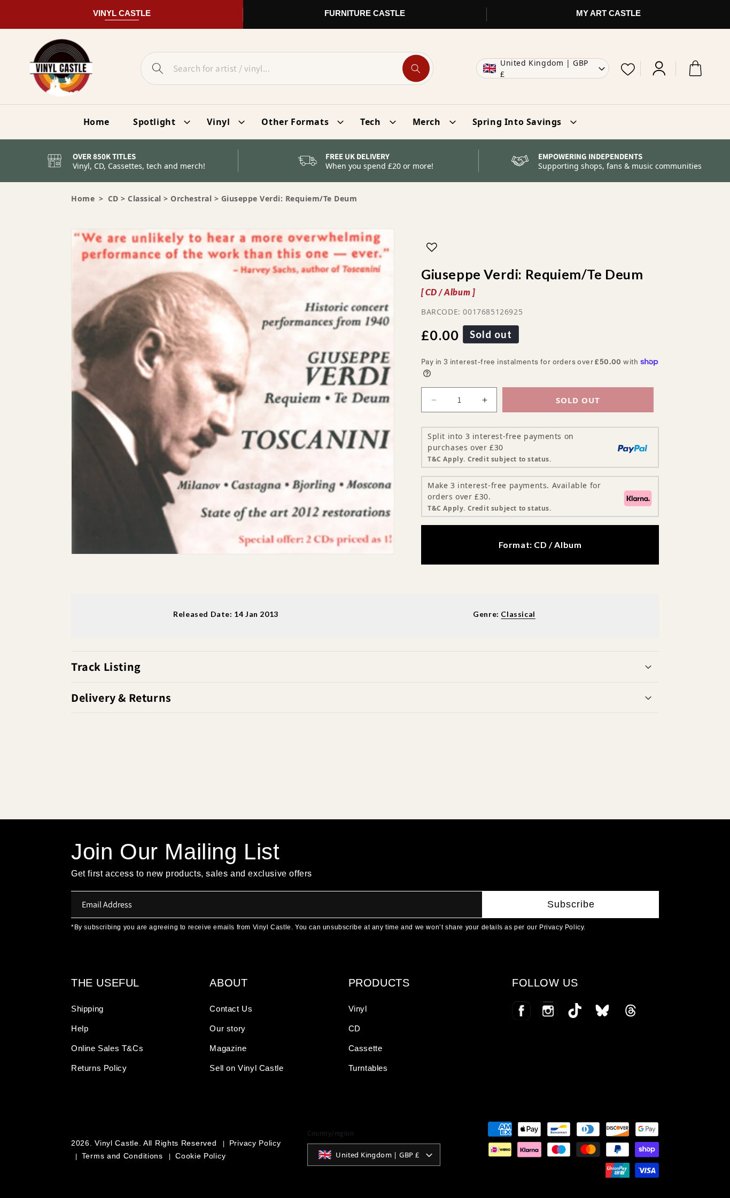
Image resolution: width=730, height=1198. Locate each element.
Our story (227, 1028)
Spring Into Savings (517, 122)
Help (79, 1028)
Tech (370, 122)
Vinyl (218, 122)
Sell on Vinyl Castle (246, 1067)
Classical (144, 198)
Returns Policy (99, 1067)
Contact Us (230, 1008)
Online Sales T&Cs (107, 1048)
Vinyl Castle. (118, 1143)
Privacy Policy (255, 1143)
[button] (365, 667)
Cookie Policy (200, 1156)
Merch (427, 122)
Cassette (365, 1048)
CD (354, 1028)
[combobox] (287, 68)
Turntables (368, 1067)
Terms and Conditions (122, 1156)
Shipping (87, 1008)
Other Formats (295, 122)
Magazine (227, 1048)
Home (83, 198)
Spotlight (154, 122)
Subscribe (571, 904)
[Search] (416, 68)
